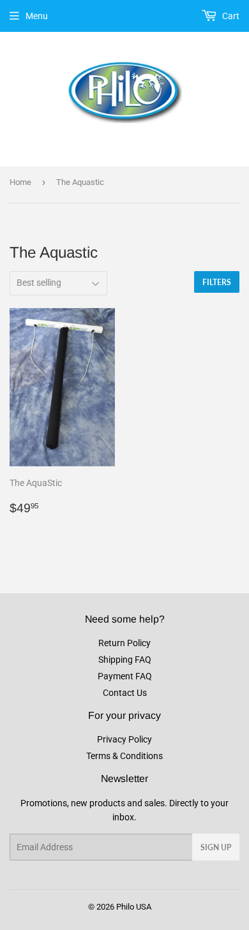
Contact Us (125, 693)
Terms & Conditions (124, 756)
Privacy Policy (124, 739)
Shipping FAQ (124, 659)
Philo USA (133, 907)
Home (20, 182)
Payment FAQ (125, 676)
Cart (229, 16)
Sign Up (215, 847)
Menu (37, 16)
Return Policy (124, 643)
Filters (216, 282)
